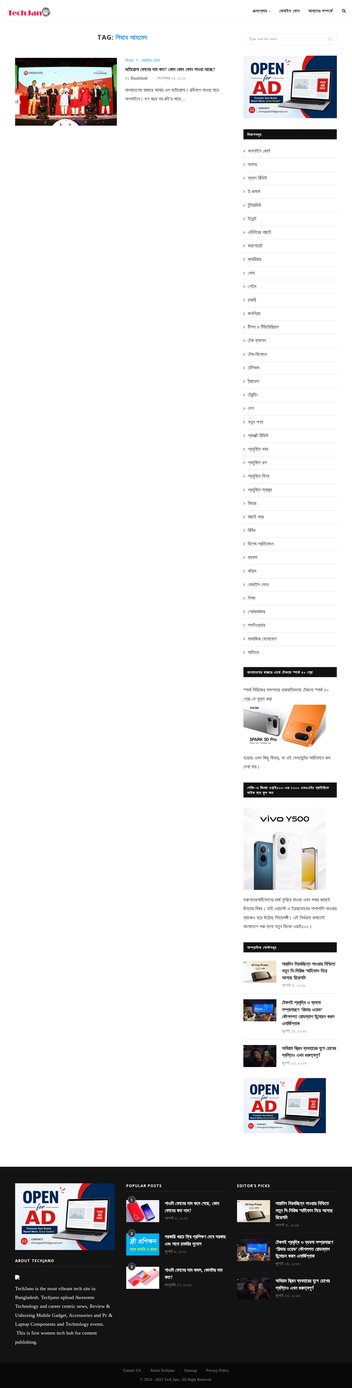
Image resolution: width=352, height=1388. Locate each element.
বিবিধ (251, 530)
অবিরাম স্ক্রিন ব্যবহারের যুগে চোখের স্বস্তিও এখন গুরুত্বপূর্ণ (309, 1052)
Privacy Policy (217, 1370)
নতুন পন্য (255, 422)
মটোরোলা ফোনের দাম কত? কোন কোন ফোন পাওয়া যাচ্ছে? (170, 69)
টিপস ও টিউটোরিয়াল (263, 327)
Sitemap (190, 1370)
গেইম (252, 286)
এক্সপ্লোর (259, 11)
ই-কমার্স (254, 191)
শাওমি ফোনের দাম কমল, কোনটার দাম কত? (193, 1273)
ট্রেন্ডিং (253, 395)
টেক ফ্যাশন (257, 340)
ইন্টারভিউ (254, 205)
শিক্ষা (251, 598)
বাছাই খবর (256, 517)
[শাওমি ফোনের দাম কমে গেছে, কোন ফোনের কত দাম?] (142, 1211)
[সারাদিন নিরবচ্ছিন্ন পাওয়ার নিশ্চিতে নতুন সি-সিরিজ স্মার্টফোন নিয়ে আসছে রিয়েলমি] (259, 972)
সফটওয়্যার (256, 625)
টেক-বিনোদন (257, 354)
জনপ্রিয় (254, 313)
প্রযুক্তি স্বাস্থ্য (260, 490)
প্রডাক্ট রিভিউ (258, 435)
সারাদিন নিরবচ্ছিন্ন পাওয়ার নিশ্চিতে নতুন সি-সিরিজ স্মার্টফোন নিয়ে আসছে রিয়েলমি (308, 971)
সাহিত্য (253, 652)
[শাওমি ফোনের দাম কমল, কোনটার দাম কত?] (142, 1278)
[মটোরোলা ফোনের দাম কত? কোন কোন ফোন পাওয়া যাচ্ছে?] (66, 92)
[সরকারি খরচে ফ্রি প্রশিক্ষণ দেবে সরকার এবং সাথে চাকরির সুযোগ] (142, 1244)
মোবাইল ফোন (289, 11)
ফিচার (129, 60)
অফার (252, 164)
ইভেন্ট (252, 219)
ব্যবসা (252, 557)
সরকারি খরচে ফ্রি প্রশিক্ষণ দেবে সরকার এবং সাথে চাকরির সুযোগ (195, 1240)
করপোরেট (255, 246)
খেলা (251, 273)
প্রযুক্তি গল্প (257, 462)
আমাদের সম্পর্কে (320, 11)
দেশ (251, 408)
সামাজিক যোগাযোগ (262, 639)
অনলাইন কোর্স (259, 151)
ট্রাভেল (253, 381)
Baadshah (139, 78)
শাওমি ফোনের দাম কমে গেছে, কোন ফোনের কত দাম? (192, 1207)
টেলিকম (253, 368)
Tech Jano (172, 1380)
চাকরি (252, 300)
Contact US (132, 1370)
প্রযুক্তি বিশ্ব (258, 476)
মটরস (252, 571)
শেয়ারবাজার (256, 611)
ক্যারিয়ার (254, 259)
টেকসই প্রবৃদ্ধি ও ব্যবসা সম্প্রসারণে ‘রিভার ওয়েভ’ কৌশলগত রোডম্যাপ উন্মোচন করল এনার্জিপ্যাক (308, 1013)
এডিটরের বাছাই (259, 232)
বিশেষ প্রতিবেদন (261, 544)
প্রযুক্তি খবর (258, 449)
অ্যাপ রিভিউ (257, 178)
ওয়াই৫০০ (301, 926)
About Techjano (162, 1370)
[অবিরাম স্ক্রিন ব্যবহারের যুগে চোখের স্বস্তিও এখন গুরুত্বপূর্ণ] (259, 1056)
